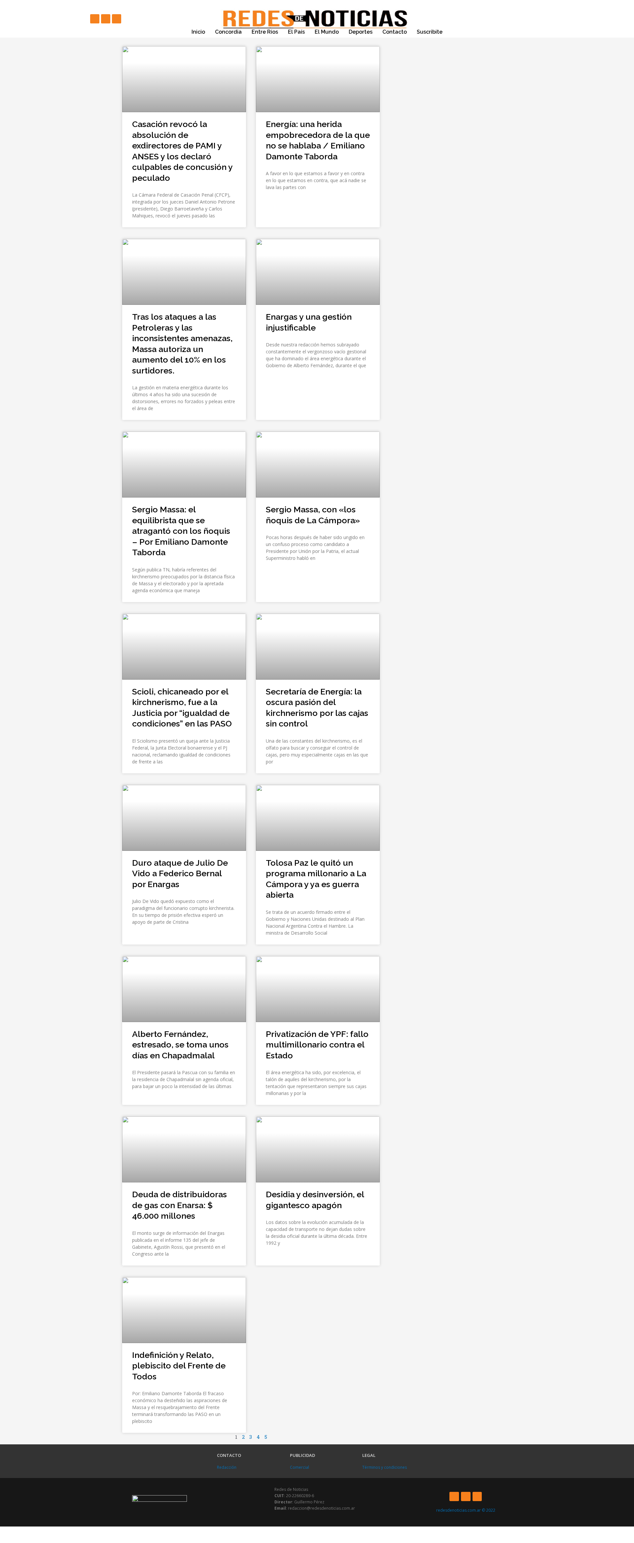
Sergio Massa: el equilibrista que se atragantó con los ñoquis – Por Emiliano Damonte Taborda (181, 530)
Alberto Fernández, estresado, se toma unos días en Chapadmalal (180, 1044)
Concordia (228, 32)
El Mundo (327, 32)
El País (296, 32)
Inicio (198, 32)
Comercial (299, 1467)
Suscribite (429, 32)
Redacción (226, 1467)
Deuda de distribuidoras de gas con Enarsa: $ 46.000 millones (179, 1205)
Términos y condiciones (384, 1467)
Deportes (360, 32)
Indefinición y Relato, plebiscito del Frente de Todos (179, 1365)
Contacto (394, 32)
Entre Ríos (265, 32)
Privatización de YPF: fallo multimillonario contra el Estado (317, 1044)
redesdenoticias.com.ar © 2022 (465, 1510)
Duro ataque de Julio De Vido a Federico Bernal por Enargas (180, 873)
